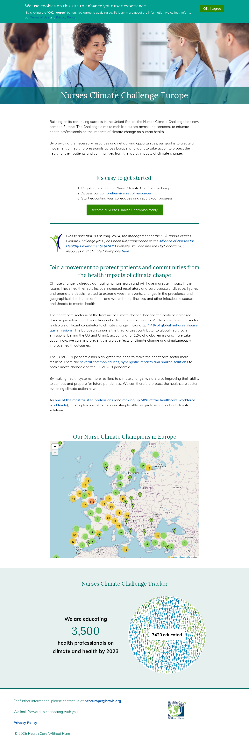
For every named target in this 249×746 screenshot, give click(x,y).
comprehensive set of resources (126, 193)
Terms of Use (39, 17)
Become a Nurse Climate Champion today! (125, 210)
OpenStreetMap (185, 557)
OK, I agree (212, 8)
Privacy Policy (65, 17)
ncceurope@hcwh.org (103, 701)
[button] (130, 478)
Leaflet (175, 557)
